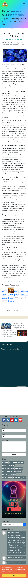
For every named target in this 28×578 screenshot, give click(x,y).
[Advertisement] (14, 401)
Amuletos (5, 462)
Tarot (24, 477)
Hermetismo (19, 468)
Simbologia (16, 477)
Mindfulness (13, 474)
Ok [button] (14, 575)
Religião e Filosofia (7, 477)
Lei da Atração (7, 471)
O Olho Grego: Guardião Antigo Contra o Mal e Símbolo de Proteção (18, 326)
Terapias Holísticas (14, 311)
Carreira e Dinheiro (8, 465)
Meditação (5, 474)
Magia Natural (18, 471)
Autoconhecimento (16, 462)
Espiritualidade (8, 468)
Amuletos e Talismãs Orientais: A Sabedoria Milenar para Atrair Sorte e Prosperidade (9, 333)
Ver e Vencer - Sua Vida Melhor (13, 13)
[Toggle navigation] (24, 4)
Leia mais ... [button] (7, 571)
